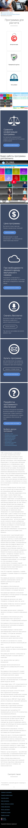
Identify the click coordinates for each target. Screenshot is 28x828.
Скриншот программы (6, 792)
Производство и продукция (11, 435)
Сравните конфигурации (11, 145)
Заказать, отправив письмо (12, 369)
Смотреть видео (5, 798)
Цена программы (9, 232)
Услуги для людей (9, 443)
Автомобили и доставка (10, 442)
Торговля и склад (9, 433)
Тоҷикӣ (4, 818)
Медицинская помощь (10, 438)
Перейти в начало (5, 815)
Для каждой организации (11, 445)
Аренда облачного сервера (12, 287)
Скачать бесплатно (10, 326)
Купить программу (5, 809)
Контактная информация (11, 374)
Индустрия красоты (9, 439)
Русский (4, 819)
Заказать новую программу (12, 423)
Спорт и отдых (8, 440)
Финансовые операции (10, 436)
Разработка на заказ (5, 812)
